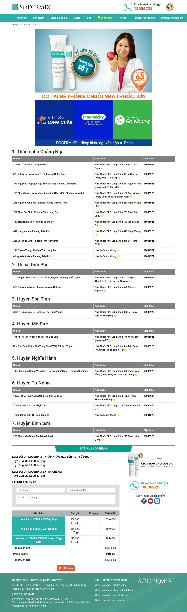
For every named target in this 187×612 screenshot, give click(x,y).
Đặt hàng (68, 568)
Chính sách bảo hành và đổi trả (111, 595)
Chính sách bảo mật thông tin (110, 585)
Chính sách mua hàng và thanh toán (114, 590)
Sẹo (89, 17)
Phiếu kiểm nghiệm (172, 17)
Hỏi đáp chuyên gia (144, 17)
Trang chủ (21, 17)
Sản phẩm (38, 17)
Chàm (77, 17)
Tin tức (122, 17)
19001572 (149, 250)
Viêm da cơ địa (59, 17)
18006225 (29, 593)
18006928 (149, 164)
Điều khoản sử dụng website (109, 600)
